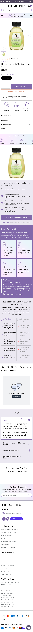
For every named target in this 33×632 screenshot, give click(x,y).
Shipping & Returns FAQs (8, 532)
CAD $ (4, 619)
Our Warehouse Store (7, 562)
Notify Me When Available (16, 91)
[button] (2, 15)
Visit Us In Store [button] (7, 579)
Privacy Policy (5, 571)
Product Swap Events (7, 565)
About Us (4, 559)
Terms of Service (6, 574)
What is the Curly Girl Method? (10, 529)
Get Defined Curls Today (16, 218)
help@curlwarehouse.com (13, 513)
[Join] (28, 495)
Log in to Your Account (8, 547)
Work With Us (5, 568)
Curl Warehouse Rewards (8, 541)
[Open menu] (3, 6)
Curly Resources (6, 535)
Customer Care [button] (7, 526)
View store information (23, 98)
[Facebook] (4, 519)
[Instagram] (7, 519)
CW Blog (3, 538)
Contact (3, 556)
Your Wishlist (5, 544)
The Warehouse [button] (7, 552)
